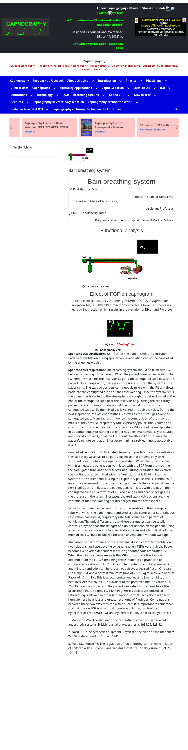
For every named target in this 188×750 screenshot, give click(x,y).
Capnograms (41, 88)
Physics (131, 80)
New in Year (142, 95)
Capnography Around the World (110, 102)
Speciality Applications (76, 88)
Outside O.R (142, 88)
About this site (77, 80)
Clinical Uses (19, 88)
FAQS (65, 95)
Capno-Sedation (113, 88)
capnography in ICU (144, 129)
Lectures (17, 102)
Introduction (107, 80)
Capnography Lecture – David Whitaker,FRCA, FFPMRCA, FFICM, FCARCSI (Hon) (38, 125)
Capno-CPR (116, 95)
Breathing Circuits (86, 95)
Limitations (19, 95)
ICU (162, 88)
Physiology (154, 80)
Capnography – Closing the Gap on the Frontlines (87, 109)
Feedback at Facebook (48, 80)
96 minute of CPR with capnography (155, 125)
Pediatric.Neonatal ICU (27, 109)
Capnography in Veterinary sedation (58, 102)
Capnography (94, 61)
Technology (45, 95)
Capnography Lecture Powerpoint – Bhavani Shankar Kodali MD (100, 125)
